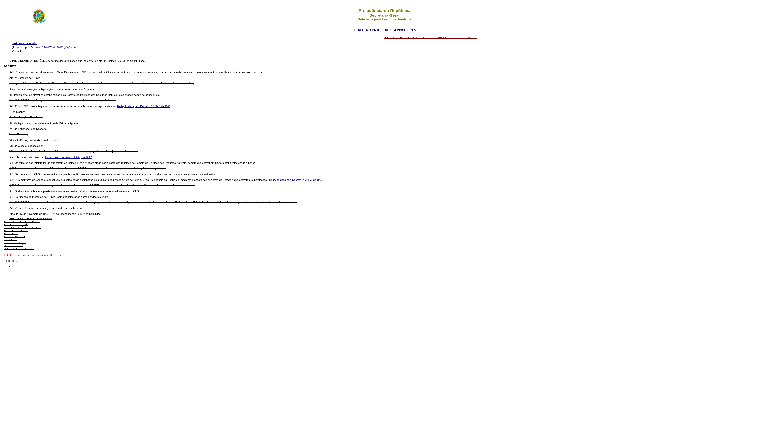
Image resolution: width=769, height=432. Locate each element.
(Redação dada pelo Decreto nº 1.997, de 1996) (143, 106)
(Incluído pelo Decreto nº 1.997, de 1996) (68, 157)
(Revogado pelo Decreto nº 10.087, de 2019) (38, 47)
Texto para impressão (24, 43)
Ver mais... (18, 51)
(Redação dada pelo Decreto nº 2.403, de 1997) (295, 179)
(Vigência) (70, 47)
